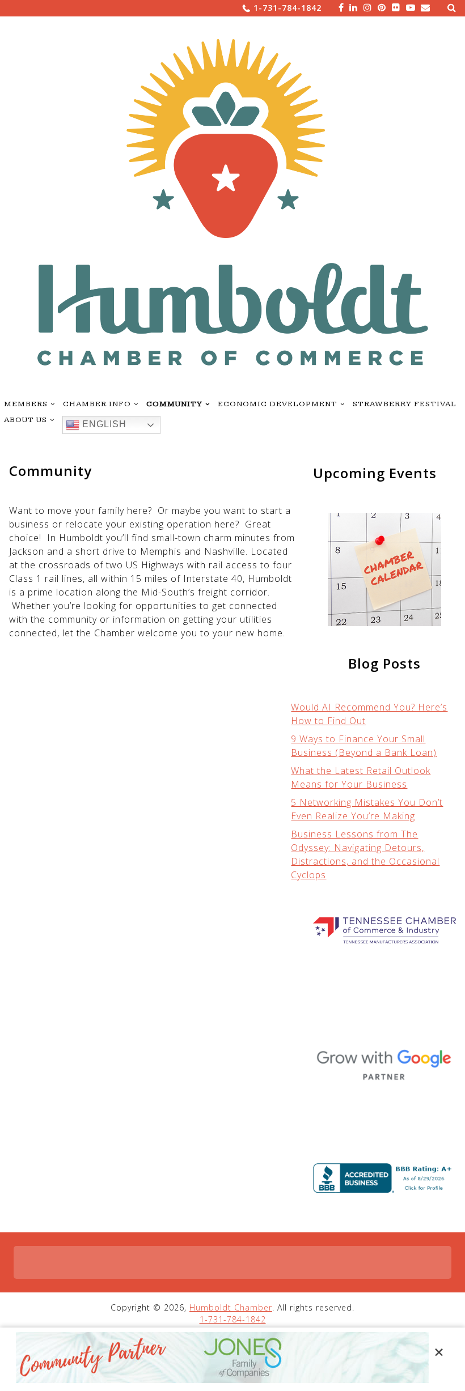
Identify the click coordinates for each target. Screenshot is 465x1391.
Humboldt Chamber (230, 1307)
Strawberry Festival (404, 404)
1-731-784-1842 (287, 7)
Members (26, 404)
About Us (25, 420)
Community (174, 404)
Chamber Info (97, 404)
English (102, 424)
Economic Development (277, 404)
